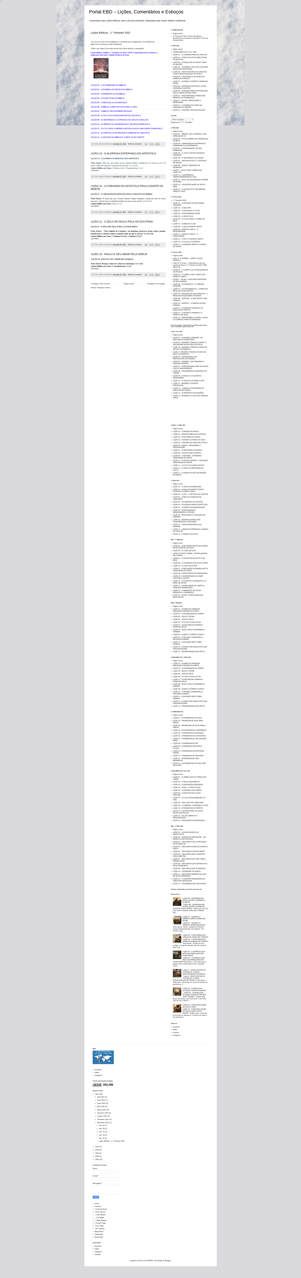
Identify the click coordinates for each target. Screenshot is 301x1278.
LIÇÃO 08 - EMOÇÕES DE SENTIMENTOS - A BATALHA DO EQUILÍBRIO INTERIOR (190, 295)
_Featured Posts (101, 1209)
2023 (97, 1150)
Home (97, 1203)
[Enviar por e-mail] (150, 144)
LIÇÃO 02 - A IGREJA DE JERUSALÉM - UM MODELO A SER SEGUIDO (189, 838)
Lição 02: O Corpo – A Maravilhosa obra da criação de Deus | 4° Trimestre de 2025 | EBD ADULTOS (190, 265)
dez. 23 (102, 1135)
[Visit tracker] (103, 1063)
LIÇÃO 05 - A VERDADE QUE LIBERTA (187, 790)
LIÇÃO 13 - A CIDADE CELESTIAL (185, 534)
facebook (176, 1027)
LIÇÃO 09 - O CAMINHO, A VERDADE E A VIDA (190, 805)
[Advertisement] (189, 412)
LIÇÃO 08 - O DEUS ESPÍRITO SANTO (187, 227)
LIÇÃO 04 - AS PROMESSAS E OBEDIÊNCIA (189, 730)
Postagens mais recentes (100, 284)
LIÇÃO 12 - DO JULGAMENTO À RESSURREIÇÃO (185, 817)
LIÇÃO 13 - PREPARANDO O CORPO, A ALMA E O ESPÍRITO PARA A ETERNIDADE (190, 318)
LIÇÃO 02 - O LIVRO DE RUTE (184, 551)
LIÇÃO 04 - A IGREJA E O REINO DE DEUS (189, 440)
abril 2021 (101, 1097)
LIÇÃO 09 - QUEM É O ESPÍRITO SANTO (188, 634)
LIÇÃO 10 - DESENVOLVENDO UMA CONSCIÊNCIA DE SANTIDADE (186, 521)
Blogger (168, 1260)
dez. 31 (102, 1138)
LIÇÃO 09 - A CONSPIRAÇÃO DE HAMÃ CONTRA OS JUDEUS (188, 577)
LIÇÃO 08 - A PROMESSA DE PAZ (185, 743)
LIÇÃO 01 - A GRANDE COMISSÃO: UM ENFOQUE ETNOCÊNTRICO (188, 339)
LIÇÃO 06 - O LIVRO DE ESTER (185, 566)
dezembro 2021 (103, 1122)
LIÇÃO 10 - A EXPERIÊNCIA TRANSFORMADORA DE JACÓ (184, 176)
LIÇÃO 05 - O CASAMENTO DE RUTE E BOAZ (190, 563)
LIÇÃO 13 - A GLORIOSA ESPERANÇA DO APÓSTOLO (123, 153)
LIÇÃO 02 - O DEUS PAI (182, 208)
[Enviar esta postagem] (145, 144)
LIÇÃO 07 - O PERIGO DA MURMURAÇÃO (189, 507)
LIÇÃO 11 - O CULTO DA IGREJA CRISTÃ (188, 465)
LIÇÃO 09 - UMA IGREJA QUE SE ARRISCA (189, 868)
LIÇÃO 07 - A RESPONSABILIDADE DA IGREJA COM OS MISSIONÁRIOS (190, 367)
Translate (188, 122)
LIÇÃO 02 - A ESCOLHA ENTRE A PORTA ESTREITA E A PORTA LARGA (188, 490)
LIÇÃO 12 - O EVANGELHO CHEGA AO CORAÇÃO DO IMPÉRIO (187, 106)
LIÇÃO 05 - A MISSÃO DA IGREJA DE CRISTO (190, 443)
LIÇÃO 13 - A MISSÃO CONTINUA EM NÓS (189, 110)
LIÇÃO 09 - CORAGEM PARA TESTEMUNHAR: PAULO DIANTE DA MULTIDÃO (190, 92)
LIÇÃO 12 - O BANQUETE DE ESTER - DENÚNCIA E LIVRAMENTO (187, 591)
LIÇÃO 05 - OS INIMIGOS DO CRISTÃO (188, 502)
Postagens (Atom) (104, 288)
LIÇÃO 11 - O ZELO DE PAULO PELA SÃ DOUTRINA (122, 221)
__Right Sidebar (101, 1220)
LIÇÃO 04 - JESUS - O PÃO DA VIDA (186, 787)
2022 (97, 1147)
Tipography (99, 1234)
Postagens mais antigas (156, 284)
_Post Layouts (100, 1212)
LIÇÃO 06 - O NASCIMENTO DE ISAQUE (188, 158)
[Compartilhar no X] (154, 144)
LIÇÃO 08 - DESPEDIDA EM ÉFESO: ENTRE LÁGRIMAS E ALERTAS (189, 87)
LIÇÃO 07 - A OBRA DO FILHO (184, 224)
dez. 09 (102, 1128)
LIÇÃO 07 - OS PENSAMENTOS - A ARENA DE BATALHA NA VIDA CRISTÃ (190, 290)
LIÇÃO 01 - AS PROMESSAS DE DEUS (187, 718)
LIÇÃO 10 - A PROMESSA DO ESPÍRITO (188, 808)
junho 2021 (101, 1103)
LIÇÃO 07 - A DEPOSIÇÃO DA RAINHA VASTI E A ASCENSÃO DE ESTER (190, 569)
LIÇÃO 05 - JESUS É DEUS (183, 619)
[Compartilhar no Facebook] (156, 144)
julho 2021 (101, 1106)
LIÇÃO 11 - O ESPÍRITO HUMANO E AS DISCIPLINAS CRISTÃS (188, 309)
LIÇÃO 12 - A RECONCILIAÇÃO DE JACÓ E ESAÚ (194, 1006)
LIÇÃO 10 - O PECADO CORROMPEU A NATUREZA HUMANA (188, 638)
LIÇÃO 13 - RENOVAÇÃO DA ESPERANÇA (189, 820)
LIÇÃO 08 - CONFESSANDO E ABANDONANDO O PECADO (184, 511)
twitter (175, 1030)
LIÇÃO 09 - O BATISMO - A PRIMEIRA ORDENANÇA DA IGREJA (187, 457)
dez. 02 (102, 1125)
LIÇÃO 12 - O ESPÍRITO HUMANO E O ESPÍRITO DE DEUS (187, 314)
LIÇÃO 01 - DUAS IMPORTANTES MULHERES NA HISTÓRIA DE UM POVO (190, 547)
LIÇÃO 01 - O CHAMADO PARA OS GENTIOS (190, 55)
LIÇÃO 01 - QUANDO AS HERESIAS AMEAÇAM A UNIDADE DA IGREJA (186, 610)
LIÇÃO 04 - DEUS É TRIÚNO (183, 616)
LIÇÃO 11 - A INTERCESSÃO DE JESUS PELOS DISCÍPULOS (188, 812)
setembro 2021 (103, 1113)
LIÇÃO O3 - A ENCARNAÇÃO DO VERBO (188, 614)
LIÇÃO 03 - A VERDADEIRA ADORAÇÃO (188, 784)
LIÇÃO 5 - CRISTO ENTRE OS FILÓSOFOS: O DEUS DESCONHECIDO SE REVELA (194, 972)
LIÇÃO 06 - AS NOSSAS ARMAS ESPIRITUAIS (190, 504)
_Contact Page (100, 1223)
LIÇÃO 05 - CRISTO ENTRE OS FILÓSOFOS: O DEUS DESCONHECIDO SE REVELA (190, 73)
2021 (97, 1094)
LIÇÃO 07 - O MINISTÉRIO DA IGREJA (187, 450)
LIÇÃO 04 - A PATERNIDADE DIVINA (186, 213)
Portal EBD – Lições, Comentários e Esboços (136, 11)
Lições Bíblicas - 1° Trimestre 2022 (110, 32)
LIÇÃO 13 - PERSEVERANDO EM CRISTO (189, 651)
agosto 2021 (102, 1110)
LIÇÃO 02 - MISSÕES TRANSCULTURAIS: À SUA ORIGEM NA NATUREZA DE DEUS (189, 343)
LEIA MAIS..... (96, 170)
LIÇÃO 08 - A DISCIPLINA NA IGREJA (187, 453)
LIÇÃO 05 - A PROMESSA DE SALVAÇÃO (188, 733)
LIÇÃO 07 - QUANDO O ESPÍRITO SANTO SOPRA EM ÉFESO (194, 919)
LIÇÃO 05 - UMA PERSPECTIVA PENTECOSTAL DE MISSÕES (185, 358)
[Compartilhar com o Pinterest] (159, 144)
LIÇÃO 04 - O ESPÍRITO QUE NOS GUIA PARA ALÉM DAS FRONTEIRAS (190, 68)
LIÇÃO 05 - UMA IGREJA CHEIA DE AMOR (189, 851)
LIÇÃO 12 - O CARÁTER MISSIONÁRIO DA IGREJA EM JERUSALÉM (189, 880)
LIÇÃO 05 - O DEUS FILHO (183, 216)
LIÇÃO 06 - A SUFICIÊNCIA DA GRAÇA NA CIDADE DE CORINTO (188, 78)
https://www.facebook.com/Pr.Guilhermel (106, 44)
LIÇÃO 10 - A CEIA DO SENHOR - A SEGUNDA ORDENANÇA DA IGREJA (190, 461)
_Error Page (99, 1226)
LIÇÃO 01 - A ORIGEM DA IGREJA (186, 431)
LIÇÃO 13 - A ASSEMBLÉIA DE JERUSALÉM (189, 884)
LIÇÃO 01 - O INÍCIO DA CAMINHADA (187, 487)
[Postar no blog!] (152, 144)
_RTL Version (100, 1229)
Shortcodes (99, 1237)
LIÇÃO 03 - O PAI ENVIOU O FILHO (186, 211)
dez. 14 (102, 1132)
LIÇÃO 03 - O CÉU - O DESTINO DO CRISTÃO (190, 494)
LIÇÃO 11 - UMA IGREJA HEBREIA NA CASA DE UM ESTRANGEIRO (189, 875)
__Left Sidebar (100, 1215)
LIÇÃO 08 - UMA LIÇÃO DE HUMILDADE (188, 802)
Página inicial (129, 284)
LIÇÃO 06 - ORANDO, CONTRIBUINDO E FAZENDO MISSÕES (188, 362)
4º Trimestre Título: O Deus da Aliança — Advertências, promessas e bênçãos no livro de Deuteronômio (190, 38)
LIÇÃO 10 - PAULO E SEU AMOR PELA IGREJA (119, 254)
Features (98, 1206)
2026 (97, 1159)
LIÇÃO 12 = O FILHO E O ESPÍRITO (186, 242)
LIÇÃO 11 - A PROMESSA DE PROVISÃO (188, 756)
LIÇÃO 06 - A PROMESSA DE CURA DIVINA (189, 736)
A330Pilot (149, 1260)
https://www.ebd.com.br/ (109, 48)
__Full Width (99, 1217)
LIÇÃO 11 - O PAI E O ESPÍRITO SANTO (188, 239)
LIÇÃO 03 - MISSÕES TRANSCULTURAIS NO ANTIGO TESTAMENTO (190, 348)
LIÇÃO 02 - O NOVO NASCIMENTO (186, 782)
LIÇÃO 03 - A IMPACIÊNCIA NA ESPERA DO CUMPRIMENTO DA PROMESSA (189, 144)
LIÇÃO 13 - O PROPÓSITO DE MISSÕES (188, 393)
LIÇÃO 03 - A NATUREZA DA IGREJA (186, 437)
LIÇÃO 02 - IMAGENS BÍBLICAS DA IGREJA (189, 434)
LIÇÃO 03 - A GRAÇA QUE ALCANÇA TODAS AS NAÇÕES (194, 989)
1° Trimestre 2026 (179, 200)
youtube (176, 1032)
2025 (97, 1156)
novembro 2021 (103, 1119)
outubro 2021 (102, 1116)
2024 (97, 1153)
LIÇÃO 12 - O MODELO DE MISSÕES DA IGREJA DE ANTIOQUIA (188, 389)
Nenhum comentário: (135, 144)
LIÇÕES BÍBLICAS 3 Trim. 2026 (184, 52)
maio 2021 (101, 1100)
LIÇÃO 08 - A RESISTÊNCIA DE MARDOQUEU (190, 573)
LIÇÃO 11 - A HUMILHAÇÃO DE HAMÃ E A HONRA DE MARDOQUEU (188, 587)
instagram (176, 1035)
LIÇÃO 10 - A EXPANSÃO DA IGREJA (187, 871)
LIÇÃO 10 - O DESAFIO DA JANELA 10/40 (188, 381)
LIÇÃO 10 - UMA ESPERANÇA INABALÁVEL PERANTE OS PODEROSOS (189, 97)
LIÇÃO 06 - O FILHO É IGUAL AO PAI (187, 622)
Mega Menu (99, 1231)
